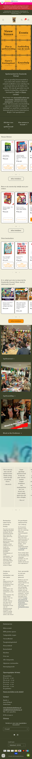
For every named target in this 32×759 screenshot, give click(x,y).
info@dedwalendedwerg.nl (12, 709)
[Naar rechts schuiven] (19, 174)
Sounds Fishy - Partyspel (19, 257)
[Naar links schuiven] (12, 174)
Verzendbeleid (8, 638)
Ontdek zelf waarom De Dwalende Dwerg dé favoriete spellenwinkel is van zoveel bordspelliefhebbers (23, 603)
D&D (17, 92)
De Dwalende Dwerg (18, 756)
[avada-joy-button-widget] (28, 755)
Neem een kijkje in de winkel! (13, 691)
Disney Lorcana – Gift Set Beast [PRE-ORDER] (8, 208)
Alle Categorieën (8, 659)
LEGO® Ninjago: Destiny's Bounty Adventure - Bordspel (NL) (21, 157)
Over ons (6, 656)
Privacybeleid (7, 645)
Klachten (6, 652)
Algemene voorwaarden (10, 663)
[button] (3, 20)
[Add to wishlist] (12, 142)
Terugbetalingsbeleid (10, 642)
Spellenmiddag (8, 396)
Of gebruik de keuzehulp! (22, 548)
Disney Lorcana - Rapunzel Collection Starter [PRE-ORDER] (21, 208)
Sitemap (6, 718)
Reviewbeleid (7, 649)
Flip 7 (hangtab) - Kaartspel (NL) (7, 257)
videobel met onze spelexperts (16, 100)
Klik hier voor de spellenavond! (8, 124)
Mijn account (7, 628)
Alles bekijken (16, 178)
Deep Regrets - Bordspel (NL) (6, 156)
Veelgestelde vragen (9, 635)
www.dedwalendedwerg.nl (12, 707)
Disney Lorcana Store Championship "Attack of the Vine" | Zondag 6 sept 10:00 (8, 304)
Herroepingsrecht (9, 666)
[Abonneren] (27, 729)
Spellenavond (8, 359)
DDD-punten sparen (9, 631)
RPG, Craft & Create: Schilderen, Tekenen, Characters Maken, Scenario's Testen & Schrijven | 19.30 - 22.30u (21, 305)
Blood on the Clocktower (11, 433)
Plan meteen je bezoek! (23, 123)
